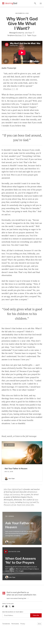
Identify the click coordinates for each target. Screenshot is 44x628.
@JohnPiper (17, 489)
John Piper (8, 489)
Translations (6, 624)
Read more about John (25, 505)
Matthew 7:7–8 (20, 35)
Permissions (15, 624)
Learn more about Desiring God (16, 598)
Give (39, 624)
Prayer (34, 35)
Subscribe (36, 615)
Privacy (22, 624)
